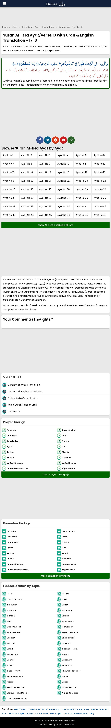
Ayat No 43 (9, 215)
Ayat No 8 (26, 163)
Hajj (9, 621)
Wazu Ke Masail (15, 676)
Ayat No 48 (100, 215)
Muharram (12, 654)
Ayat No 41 (81, 206)
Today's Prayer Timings (21, 713)
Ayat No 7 (8, 163)
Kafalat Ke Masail (16, 687)
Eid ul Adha (67, 610)
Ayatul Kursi (68, 621)
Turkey (10, 452)
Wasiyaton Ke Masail (17, 692)
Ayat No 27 (45, 189)
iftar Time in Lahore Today (75, 709)
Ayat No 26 (27, 189)
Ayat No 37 (9, 206)
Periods (10, 681)
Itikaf (64, 599)
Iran (64, 446)
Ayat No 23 (82, 181)
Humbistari (67, 626)
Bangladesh (13, 441)
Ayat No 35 (82, 198)
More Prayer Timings (54, 474)
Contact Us (69, 724)
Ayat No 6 (99, 155)
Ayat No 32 (27, 198)
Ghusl (65, 676)
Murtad (11, 643)
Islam (14, 27)
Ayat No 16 (63, 172)
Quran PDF (14, 411)
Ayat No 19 (8, 181)
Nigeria (66, 441)
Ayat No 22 (63, 181)
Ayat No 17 (81, 172)
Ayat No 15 (45, 172)
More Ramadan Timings (54, 576)
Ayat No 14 (27, 172)
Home (5, 27)
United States (69, 463)
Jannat (10, 659)
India (64, 435)
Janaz (65, 681)
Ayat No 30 (100, 189)
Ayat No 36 (100, 198)
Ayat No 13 (8, 172)
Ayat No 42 (100, 206)
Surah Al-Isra (48, 27)
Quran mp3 (34, 709)
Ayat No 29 (82, 189)
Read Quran (20, 709)
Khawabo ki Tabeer (72, 670)
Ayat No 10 (63, 163)
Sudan (10, 457)
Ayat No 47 (82, 215)
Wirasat (11, 637)
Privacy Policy (55, 724)
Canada (66, 457)
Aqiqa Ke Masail (70, 692)
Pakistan (11, 430)
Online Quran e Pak (30, 27)
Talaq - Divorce (70, 632)
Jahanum (67, 659)
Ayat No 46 (63, 215)
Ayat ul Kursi (41, 713)
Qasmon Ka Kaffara (17, 698)
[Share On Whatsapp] (71, 140)
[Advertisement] (55, 15)
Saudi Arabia (68, 430)
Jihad (10, 648)
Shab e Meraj (68, 637)
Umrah (65, 615)
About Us (42, 724)
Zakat (65, 604)
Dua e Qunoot (14, 626)
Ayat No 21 (45, 181)
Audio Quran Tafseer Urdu (22, 404)
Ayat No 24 (100, 181)
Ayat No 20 (27, 181)
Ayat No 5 (81, 155)
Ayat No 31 (8, 198)
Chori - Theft (13, 670)
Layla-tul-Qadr (15, 599)
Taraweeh (12, 604)
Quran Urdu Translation (76, 713)
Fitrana (66, 593)
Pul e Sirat (67, 665)
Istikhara (66, 643)
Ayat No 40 (63, 206)
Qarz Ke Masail (69, 687)
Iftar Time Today (51, 709)
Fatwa (10, 665)
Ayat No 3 (44, 155)
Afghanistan (68, 468)
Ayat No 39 (45, 206)
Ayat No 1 (8, 155)
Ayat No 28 (63, 189)
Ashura (65, 654)
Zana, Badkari (14, 632)
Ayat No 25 (9, 189)
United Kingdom (15, 463)
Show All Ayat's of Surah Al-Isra (55, 225)
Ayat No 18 (99, 172)
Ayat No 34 (63, 198)
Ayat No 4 (63, 155)
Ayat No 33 (45, 198)
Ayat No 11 (81, 163)
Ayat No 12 (99, 163)
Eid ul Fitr (11, 610)
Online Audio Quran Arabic (22, 398)
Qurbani (11, 615)
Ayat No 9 (44, 163)
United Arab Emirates (17, 468)
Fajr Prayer (55, 713)
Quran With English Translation (25, 391)
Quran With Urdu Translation (24, 384)
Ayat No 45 (45, 215)
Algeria (65, 452)
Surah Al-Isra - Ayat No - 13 (70, 27)
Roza (9, 593)
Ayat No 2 (26, 155)
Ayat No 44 (27, 215)
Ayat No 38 (27, 206)
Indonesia (12, 435)
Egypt (10, 446)
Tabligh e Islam (70, 648)
